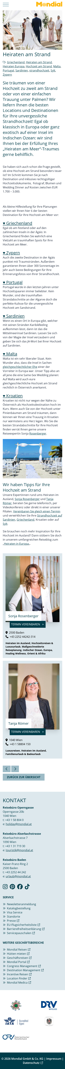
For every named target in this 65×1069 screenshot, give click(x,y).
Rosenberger (37, 433)
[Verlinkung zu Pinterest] (12, 888)
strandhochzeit (39, 70)
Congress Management (22, 966)
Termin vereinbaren (26, 624)
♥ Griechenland (17, 223)
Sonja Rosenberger (27, 499)
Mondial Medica (17, 982)
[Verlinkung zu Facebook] (20, 888)
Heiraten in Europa (16, 544)
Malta (56, 66)
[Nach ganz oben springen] (59, 1058)
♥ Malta (10, 354)
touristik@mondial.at (19, 850)
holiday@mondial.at (19, 824)
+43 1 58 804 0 (14, 820)
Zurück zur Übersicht (23, 777)
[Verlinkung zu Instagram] (5, 888)
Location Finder (17, 978)
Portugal (8, 70)
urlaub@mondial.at (18, 876)
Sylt (53, 70)
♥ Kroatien (13, 395)
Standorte (13, 916)
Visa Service (14, 912)
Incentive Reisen (17, 974)
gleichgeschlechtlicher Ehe (20, 367)
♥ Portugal (13, 282)
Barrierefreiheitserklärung (24, 929)
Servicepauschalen (19, 933)
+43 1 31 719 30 (15, 846)
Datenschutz (31, 1063)
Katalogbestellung (19, 908)
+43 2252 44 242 (15, 872)
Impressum (53, 1059)
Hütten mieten (16, 954)
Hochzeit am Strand (39, 66)
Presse (11, 921)
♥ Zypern (11, 252)
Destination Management (23, 970)
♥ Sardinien (14, 316)
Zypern (7, 74)
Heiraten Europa (13, 66)
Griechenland (16, 62)
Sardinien (21, 70)
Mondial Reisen (17, 949)
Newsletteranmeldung (21, 904)
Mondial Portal (16, 962)
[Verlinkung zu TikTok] (27, 888)
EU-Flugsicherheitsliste (22, 925)
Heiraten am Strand (39, 62)
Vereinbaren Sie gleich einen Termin (36, 511)
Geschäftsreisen (17, 958)
